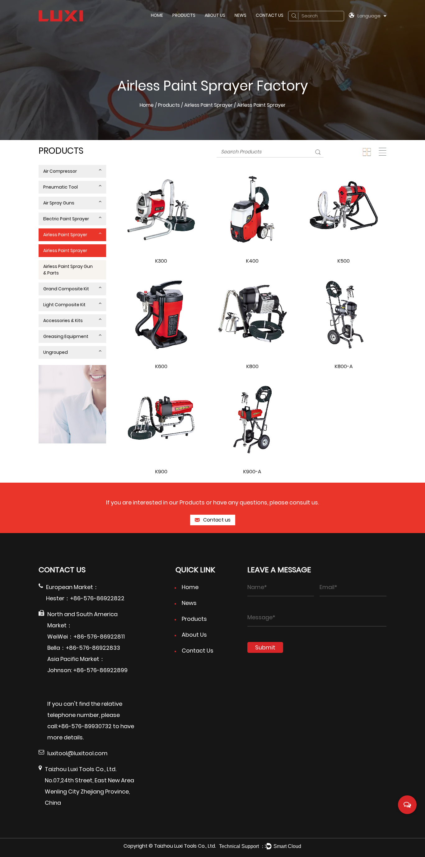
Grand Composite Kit (66, 289)
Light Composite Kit (64, 305)
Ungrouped (55, 352)
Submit (265, 647)
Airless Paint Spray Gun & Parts (68, 269)
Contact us (216, 519)
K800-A (344, 366)
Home (157, 15)
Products (183, 15)
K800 (252, 366)
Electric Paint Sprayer (66, 219)
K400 (252, 261)
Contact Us (269, 15)
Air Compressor (60, 171)
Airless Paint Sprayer (208, 105)
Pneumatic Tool (60, 187)
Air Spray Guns (58, 203)
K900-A (252, 471)
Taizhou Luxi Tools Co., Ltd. (185, 846)
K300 (161, 261)
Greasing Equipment (65, 336)
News (240, 15)
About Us (215, 15)
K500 (344, 261)
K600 (161, 366)
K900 (161, 471)
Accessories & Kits (63, 320)
